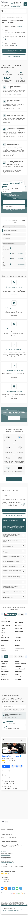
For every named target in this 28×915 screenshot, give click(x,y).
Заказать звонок (14, 418)
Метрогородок (5, 671)
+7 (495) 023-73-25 (16, 2)
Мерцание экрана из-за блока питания (6, 248)
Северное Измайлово (20, 677)
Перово (17, 674)
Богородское (4, 661)
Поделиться (2, 888)
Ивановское (18, 666)
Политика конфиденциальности (14, 900)
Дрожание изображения (6, 258)
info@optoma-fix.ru (6, 858)
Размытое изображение (6, 253)
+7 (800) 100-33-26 (16, 5)
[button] (2, 614)
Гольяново (3, 666)
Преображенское (5, 677)
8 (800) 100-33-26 (5, 855)
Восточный (4, 663)
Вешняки (17, 661)
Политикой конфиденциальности (17, 710)
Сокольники (18, 679)
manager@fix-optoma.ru (7, 862)
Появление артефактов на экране (6, 264)
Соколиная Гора (5, 679)
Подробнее (14, 294)
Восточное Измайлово (21, 663)
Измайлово (4, 669)
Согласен (23, 910)
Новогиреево (18, 671)
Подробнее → (21, 248)
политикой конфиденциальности (16, 210)
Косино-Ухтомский (20, 669)
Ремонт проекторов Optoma (8, 837)
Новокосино (4, 674)
